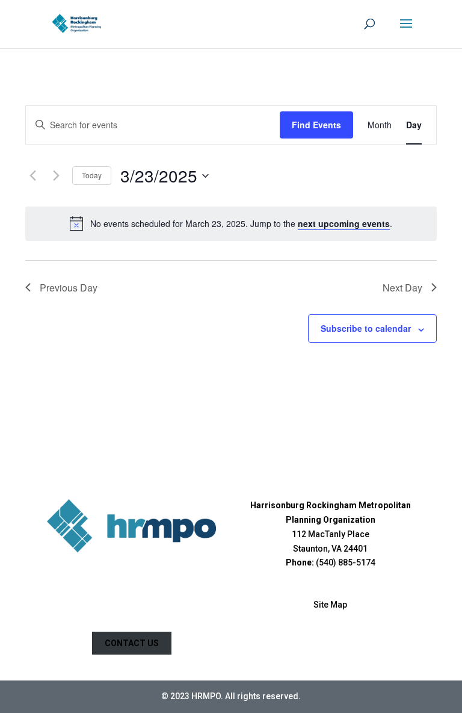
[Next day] (56, 176)
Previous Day (68, 287)
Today (92, 175)
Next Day (402, 287)
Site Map (330, 604)
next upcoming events (344, 223)
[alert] (241, 224)
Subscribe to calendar (366, 328)
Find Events (316, 125)
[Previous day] (32, 176)
